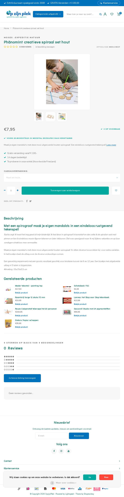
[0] (118, 14)
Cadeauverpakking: (16, 171)
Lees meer (111, 144)
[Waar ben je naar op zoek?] (100, 14)
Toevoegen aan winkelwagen (65, 190)
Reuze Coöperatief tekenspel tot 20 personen (36, 308)
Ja (90, 477)
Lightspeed (69, 494)
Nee (106, 477)
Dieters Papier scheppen (27, 320)
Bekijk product (21, 293)
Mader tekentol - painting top (28, 285)
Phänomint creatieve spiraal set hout (28, 28)
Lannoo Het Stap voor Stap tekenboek (91, 297)
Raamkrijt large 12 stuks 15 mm (30, 297)
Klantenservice (110, 3)
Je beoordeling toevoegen (45, 47)
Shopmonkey (89, 494)
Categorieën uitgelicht (47, 14)
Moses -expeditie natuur (22, 37)
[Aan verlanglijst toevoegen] (116, 191)
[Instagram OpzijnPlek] (61, 451)
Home (6, 28)
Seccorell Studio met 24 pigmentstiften (92, 308)
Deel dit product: (13, 201)
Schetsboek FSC (81, 285)
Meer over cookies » (66, 482)
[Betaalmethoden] (19, 488)
